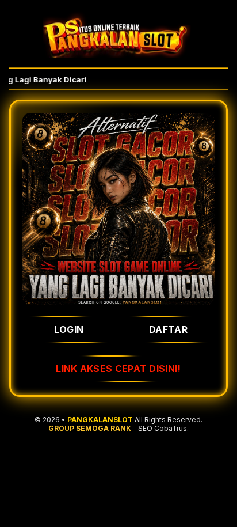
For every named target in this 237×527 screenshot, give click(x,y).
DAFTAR (168, 329)
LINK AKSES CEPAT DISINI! (118, 368)
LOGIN (69, 329)
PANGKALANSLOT (100, 419)
